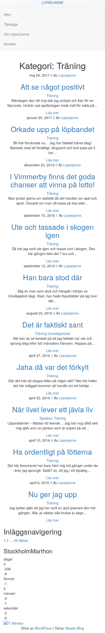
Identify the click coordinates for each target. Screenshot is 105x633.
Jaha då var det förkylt (53, 367)
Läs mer (52, 112)
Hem (7, 14)
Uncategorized (59, 333)
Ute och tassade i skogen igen (52, 230)
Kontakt (10, 43)
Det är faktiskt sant (52, 324)
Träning (52, 95)
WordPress (43, 628)
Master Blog (74, 628)
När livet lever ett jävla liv (52, 409)
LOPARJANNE (52, 2)
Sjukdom (46, 418)
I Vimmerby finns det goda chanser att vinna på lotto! (52, 180)
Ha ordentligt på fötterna (52, 451)
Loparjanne (67, 75)
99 (16, 540)
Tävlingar (11, 24)
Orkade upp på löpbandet (52, 129)
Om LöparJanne (16, 34)
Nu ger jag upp (52, 494)
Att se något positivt (52, 86)
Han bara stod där (52, 277)
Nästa (23, 540)
